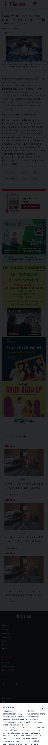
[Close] (42, 708)
